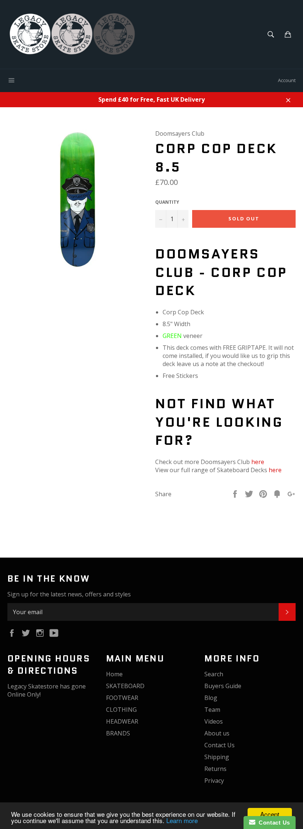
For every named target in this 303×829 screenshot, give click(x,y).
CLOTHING (121, 710)
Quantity (167, 202)
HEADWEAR (122, 721)
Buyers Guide (222, 686)
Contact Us (219, 745)
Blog (210, 698)
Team (212, 710)
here (257, 462)
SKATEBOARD (125, 686)
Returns (215, 769)
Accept (269, 814)
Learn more (182, 820)
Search (213, 674)
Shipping (216, 757)
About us (216, 733)
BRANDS (118, 733)
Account (287, 80)
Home (114, 674)
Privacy (214, 780)
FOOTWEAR (122, 698)
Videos (213, 721)
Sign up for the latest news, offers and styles (69, 594)
